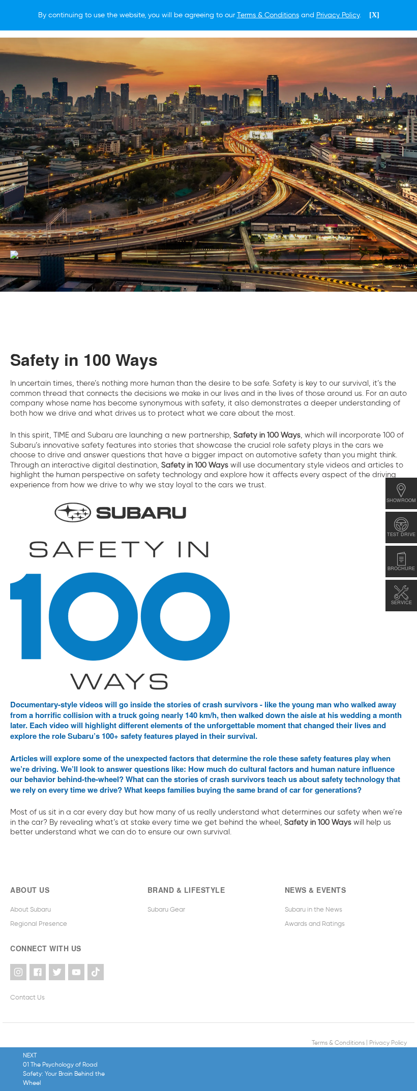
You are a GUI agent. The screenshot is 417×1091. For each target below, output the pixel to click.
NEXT (64, 1068)
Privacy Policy (388, 1042)
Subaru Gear (166, 909)
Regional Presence (38, 923)
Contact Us (27, 997)
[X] (374, 15)
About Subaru (30, 909)
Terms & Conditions (338, 1042)
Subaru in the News (313, 909)
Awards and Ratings (315, 923)
